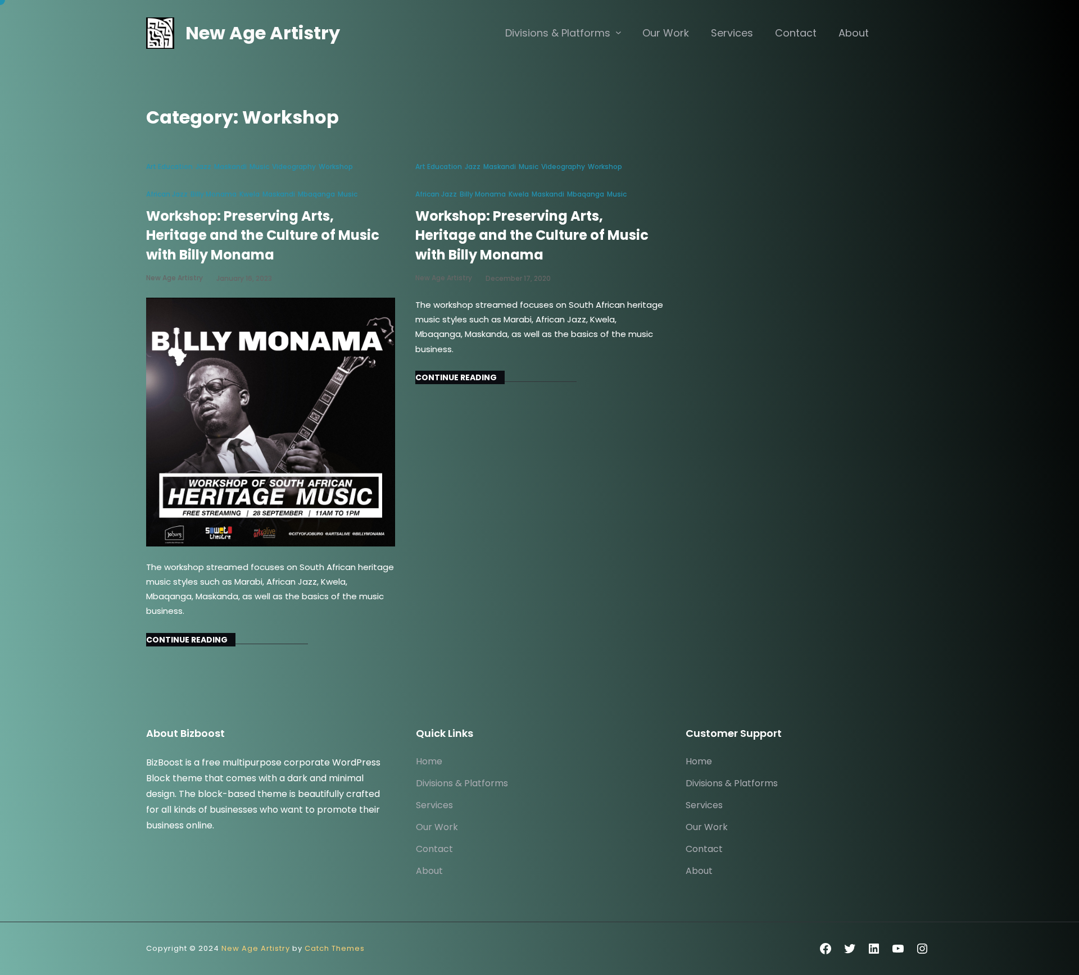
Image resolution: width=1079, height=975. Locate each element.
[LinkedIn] (874, 948)
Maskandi (230, 166)
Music (259, 166)
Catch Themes (335, 948)
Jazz (203, 166)
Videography (294, 166)
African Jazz (167, 194)
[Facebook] (825, 948)
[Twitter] (849, 948)
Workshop (336, 166)
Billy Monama (214, 194)
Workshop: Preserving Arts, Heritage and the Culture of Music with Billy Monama (262, 235)
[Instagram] (922, 948)
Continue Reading (187, 639)
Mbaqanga (316, 194)
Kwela (249, 194)
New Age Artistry (262, 32)
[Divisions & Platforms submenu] (618, 32)
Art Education (169, 166)
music (347, 194)
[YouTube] (898, 948)
